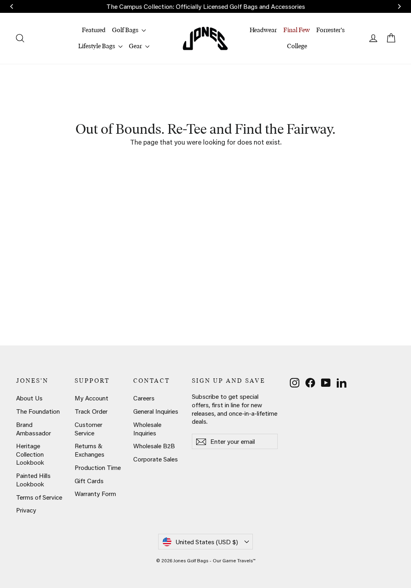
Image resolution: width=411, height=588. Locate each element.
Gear (136, 46)
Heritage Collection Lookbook (30, 454)
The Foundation (38, 411)
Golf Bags (126, 30)
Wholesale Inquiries (147, 429)
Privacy (26, 510)
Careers (144, 398)
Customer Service (88, 429)
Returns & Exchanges (89, 450)
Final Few (296, 30)
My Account (91, 398)
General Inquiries (155, 411)
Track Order (91, 411)
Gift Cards (89, 481)
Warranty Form (95, 494)
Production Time (98, 467)
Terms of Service (39, 497)
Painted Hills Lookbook (33, 480)
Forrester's (330, 30)
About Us (29, 398)
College (297, 46)
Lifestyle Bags (97, 46)
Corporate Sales (155, 459)
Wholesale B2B (154, 446)
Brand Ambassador (33, 429)
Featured (94, 30)
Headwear (263, 30)
